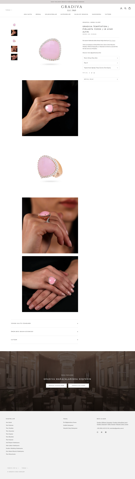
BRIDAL (38, 14)
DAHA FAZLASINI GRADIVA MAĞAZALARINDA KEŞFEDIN (67, 1)
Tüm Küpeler (9, 434)
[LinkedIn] (105, 432)
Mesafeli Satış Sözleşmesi (70, 428)
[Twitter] (91, 72)
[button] (9, 10)
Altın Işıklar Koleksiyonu (12, 445)
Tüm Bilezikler (10, 437)
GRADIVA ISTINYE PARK (56, 385)
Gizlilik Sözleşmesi (68, 425)
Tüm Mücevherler (11, 454)
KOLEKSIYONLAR (51, 14)
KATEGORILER (66, 14)
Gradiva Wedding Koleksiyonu (14, 448)
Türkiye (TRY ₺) (12, 468)
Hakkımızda (96, 14)
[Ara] (125, 8)
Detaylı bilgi (89, 79)
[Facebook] (89, 72)
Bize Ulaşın (112, 40)
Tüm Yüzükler (10, 428)
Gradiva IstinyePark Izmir (120, 422)
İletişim (108, 14)
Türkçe (24, 468)
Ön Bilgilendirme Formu (69, 422)
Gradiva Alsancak (102, 424)
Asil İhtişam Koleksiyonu (13, 442)
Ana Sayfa (28, 14)
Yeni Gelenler (9, 425)
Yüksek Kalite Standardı (21, 323)
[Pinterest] (94, 72)
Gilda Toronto (111, 424)
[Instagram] (97, 432)
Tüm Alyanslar (10, 431)
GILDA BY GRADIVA (81, 14)
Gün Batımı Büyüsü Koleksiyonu (15, 451)
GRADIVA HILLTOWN (78, 385)
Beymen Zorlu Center (122, 424)
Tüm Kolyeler (9, 440)
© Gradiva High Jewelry (16, 471)
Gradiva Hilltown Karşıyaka (104, 422)
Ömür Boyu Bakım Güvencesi (22, 331)
